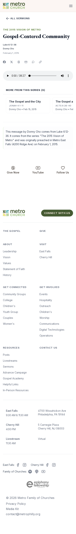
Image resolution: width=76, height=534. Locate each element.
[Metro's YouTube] (43, 471)
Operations (46, 335)
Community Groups (14, 294)
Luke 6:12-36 (9, 44)
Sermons (8, 366)
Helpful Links (10, 384)
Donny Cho (8, 48)
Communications (49, 323)
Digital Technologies (51, 329)
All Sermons (20, 18)
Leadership (10, 251)
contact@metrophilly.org (23, 514)
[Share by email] (26, 62)
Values (7, 263)
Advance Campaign (15, 372)
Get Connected (15, 287)
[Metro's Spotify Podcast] (30, 471)
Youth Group (10, 311)
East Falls (45, 251)
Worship (44, 317)
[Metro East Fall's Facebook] (18, 465)
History (7, 275)
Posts (6, 354)
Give (42, 230)
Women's (8, 323)
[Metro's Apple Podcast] (37, 471)
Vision (6, 257)
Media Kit (12, 509)
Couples (8, 317)
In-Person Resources (16, 390)
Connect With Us (57, 212)
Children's (9, 306)
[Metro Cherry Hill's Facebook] (47, 465)
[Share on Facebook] (4, 62)
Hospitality (45, 300)
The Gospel (12, 230)
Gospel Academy (13, 378)
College (8, 300)
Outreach (45, 306)
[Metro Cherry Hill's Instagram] (54, 465)
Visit (43, 244)
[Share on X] (11, 62)
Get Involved (49, 287)
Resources (11, 347)
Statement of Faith (14, 269)
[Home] (20, 6)
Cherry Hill (45, 257)
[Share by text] (33, 62)
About (7, 244)
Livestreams (10, 360)
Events (43, 294)
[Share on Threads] (19, 62)
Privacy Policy (16, 504)
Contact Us (48, 347)
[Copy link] (40, 62)
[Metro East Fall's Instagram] (24, 465)
